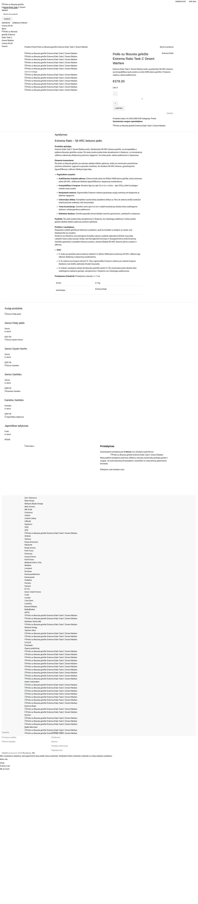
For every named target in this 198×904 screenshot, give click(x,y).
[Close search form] (3, 3)
